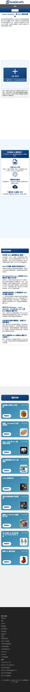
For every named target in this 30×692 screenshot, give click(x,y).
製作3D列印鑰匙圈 (6, 673)
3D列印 (3, 623)
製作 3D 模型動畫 (6, 675)
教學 (2, 621)
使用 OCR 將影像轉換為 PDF (9, 670)
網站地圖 (3, 631)
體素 (6, 26)
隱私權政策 (4, 628)
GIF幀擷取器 (4, 657)
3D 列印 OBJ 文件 (6, 662)
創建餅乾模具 (4, 638)
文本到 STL (4, 651)
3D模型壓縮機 (5, 646)
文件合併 (3, 654)
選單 (15, 6)
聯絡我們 (3, 634)
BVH (17, 19)
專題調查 (3, 626)
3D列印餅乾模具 (5, 667)
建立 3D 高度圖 (5, 641)
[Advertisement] (15, 43)
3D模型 (8, 20)
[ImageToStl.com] (15, 2)
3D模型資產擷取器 (6, 643)
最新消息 (15, 398)
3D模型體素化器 (5, 649)
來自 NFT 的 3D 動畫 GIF (8, 665)
